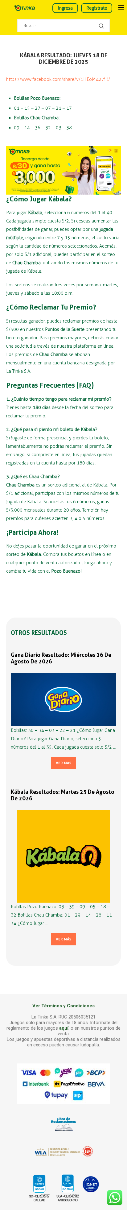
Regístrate (96, 8)
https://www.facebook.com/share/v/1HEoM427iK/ (58, 79)
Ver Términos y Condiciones (63, 1006)
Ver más (63, 763)
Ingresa (65, 8)
